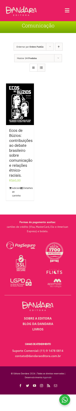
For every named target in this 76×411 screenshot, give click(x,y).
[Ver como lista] (41, 67)
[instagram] (41, 385)
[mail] (55, 385)
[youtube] (34, 385)
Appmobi (47, 377)
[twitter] (27, 385)
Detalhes (27, 188)
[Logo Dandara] (21, 8)
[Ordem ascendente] (59, 47)
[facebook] (20, 385)
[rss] (48, 385)
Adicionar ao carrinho (16, 191)
